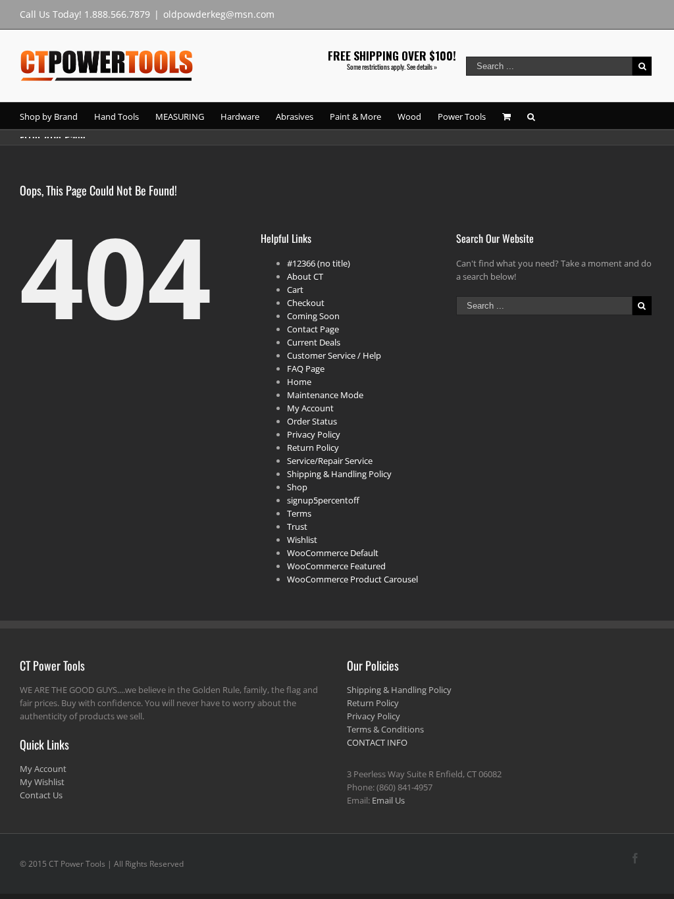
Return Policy (313, 447)
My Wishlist (42, 782)
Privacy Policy (313, 434)
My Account (310, 408)
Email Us (388, 800)
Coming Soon (313, 316)
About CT (305, 276)
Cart (295, 289)
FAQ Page (305, 368)
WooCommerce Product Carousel (352, 579)
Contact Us (41, 795)
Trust (297, 526)
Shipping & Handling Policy (339, 474)
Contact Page (313, 329)
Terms (299, 513)
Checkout (305, 303)
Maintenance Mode (325, 395)
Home (299, 382)
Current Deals (313, 342)
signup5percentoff (323, 500)
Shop (297, 487)
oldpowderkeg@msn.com (218, 14)
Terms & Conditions (385, 729)
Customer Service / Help (334, 355)
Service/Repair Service (330, 461)
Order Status (312, 421)
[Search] (531, 116)
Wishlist (302, 540)
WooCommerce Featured (336, 566)
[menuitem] (57, 116)
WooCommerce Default (332, 553)
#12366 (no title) (318, 263)
